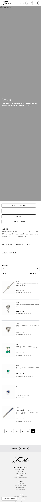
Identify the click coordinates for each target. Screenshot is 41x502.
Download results (18, 222)
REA (17, 475)
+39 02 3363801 (22, 485)
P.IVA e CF (17, 473)
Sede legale (17, 469)
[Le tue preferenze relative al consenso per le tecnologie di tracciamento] (9, 498)
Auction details (7, 244)
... (11, 431)
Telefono (17, 485)
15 (22, 431)
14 (17, 431)
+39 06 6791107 (22, 498)
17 (33, 431)
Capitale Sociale (18, 477)
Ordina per (33, 273)
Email (17, 489)
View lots (19, 211)
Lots (28, 244)
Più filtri (4, 273)
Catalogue (18, 216)
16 (28, 431)
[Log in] (31, 3)
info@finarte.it (22, 489)
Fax (16, 487)
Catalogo (19, 244)
